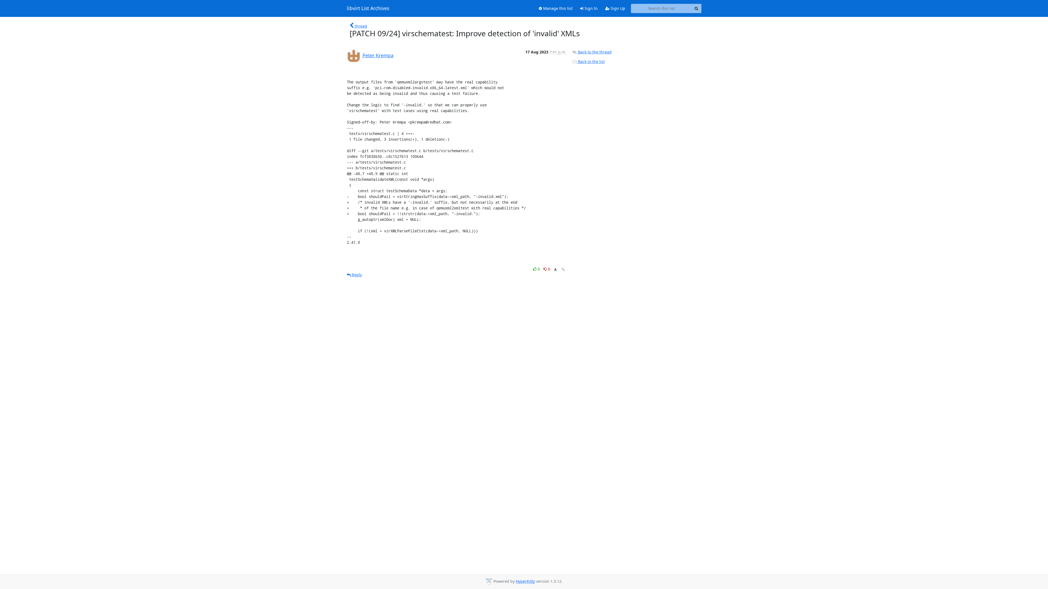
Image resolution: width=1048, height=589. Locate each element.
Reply (356, 274)
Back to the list (591, 61)
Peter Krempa (378, 55)
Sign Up (617, 8)
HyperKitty (525, 581)
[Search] (696, 8)
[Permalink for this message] (563, 269)
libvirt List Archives (368, 8)
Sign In (590, 8)
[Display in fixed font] (555, 270)
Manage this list (557, 8)
